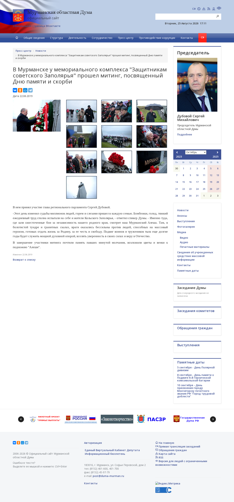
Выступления (186, 221)
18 (204, 182)
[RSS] (208, 9)
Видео (184, 237)
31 (197, 195)
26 (211, 189)
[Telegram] (30, 90)
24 (197, 189)
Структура (56, 38)
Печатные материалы (194, 247)
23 (190, 189)
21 (176, 189)
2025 (215, 156)
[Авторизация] (213, 9)
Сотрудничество (102, 38)
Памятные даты (188, 270)
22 (183, 189)
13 (217, 175)
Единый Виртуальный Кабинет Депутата (112, 450)
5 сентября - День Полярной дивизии (196, 369)
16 (190, 182)
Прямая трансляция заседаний (179, 446)
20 (217, 182)
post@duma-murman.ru (108, 476)
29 (183, 195)
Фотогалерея (186, 226)
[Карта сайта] (203, 9)
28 (176, 195)
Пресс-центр (125, 38)
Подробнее (184, 134)
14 (176, 182)
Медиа (181, 232)
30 (190, 195)
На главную (166, 443)
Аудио (184, 242)
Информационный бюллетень (104, 454)
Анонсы (182, 215)
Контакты (187, 38)
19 (211, 182)
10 (197, 175)
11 (204, 175)
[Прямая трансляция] (194, 9)
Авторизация (93, 443)
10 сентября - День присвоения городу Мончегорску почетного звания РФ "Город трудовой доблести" (196, 390)
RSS (160, 457)
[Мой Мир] (25, 90)
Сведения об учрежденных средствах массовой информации (195, 256)
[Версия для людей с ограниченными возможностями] (219, 8)
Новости (182, 210)
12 (211, 175)
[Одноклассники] (20, 90)
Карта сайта (167, 454)
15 (183, 182)
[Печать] (198, 9)
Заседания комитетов (195, 311)
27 (217, 189)
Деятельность (77, 38)
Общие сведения (34, 38)
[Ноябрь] (217, 152)
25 (204, 189)
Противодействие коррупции (157, 38)
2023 (179, 156)
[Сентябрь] (177, 152)
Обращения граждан (172, 450)
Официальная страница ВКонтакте (36, 26)
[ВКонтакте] (15, 90)
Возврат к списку (24, 259)
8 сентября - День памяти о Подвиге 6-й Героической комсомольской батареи (195, 377)
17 (197, 182)
